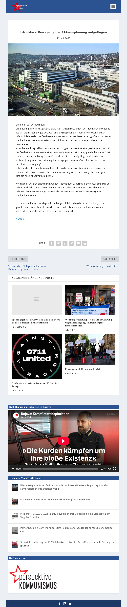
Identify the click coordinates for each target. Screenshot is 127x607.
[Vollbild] (114, 468)
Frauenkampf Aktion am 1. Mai (82, 369)
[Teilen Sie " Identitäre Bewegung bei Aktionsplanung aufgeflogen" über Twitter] (58, 243)
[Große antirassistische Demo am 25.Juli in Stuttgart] (37, 356)
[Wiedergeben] (12, 468)
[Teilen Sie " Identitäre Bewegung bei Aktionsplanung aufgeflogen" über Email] (78, 243)
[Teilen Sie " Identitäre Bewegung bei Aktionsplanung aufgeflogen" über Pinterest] (71, 243)
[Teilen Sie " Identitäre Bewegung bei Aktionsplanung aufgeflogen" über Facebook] (51, 243)
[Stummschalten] (109, 468)
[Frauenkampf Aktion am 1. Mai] (90, 349)
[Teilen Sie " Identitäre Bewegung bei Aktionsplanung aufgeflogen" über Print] (85, 243)
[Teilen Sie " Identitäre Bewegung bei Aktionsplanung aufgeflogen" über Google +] (65, 243)
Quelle (21, 218)
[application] (63, 441)
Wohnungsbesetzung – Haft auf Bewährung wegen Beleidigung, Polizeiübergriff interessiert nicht (88, 323)
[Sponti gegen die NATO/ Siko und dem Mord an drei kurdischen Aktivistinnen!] (37, 300)
